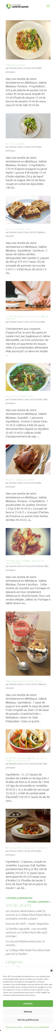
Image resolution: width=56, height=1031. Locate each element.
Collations (40, 232)
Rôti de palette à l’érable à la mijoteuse (26, 848)
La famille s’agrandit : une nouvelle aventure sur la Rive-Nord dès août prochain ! (26, 932)
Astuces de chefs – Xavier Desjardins (27, 923)
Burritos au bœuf (15, 144)
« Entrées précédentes (19, 897)
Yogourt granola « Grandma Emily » (24, 681)
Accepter (28, 1003)
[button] (51, 970)
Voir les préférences (28, 1020)
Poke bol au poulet (15, 65)
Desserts (10, 236)
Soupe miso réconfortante (19, 396)
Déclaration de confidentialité (36, 1027)
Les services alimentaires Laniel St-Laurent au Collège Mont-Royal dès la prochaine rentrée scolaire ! (28, 914)
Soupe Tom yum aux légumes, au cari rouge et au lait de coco (25, 759)
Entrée (39, 399)
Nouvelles (40, 322)
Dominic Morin (16, 68)
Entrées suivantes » (39, 901)
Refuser (28, 1011)
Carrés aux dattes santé (18, 229)
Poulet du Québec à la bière (20, 480)
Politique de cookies (14, 1027)
